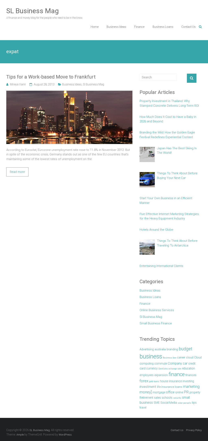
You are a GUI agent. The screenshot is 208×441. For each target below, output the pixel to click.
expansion (161, 375)
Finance (139, 26)
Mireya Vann (18, 84)
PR (186, 392)
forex (144, 381)
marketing (191, 386)
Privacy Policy (194, 430)
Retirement (146, 397)
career (181, 357)
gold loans (154, 381)
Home (95, 26)
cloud (189, 357)
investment (148, 387)
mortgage (159, 392)
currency (152, 368)
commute (160, 363)
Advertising (147, 349)
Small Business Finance (156, 323)
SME (157, 402)
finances (190, 375)
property (195, 392)
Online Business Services (157, 310)
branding (172, 349)
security (177, 398)
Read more (17, 172)
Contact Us (188, 26)
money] (146, 392)
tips (194, 402)
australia (160, 349)
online (179, 392)
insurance (175, 381)
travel (143, 407)
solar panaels (184, 403)
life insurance (165, 386)
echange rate (175, 368)
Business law (169, 357)
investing (188, 381)
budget (185, 348)
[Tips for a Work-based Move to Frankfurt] (69, 93)
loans (178, 386)
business (151, 356)
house (164, 381)
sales (157, 397)
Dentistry (163, 368)
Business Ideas (116, 26)
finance (177, 374)
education (188, 368)
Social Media (168, 402)
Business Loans (163, 26)
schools (167, 397)
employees (147, 375)
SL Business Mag (32, 11)
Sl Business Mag (93, 84)
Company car (177, 363)
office (170, 392)
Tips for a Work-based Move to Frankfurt (50, 77)
